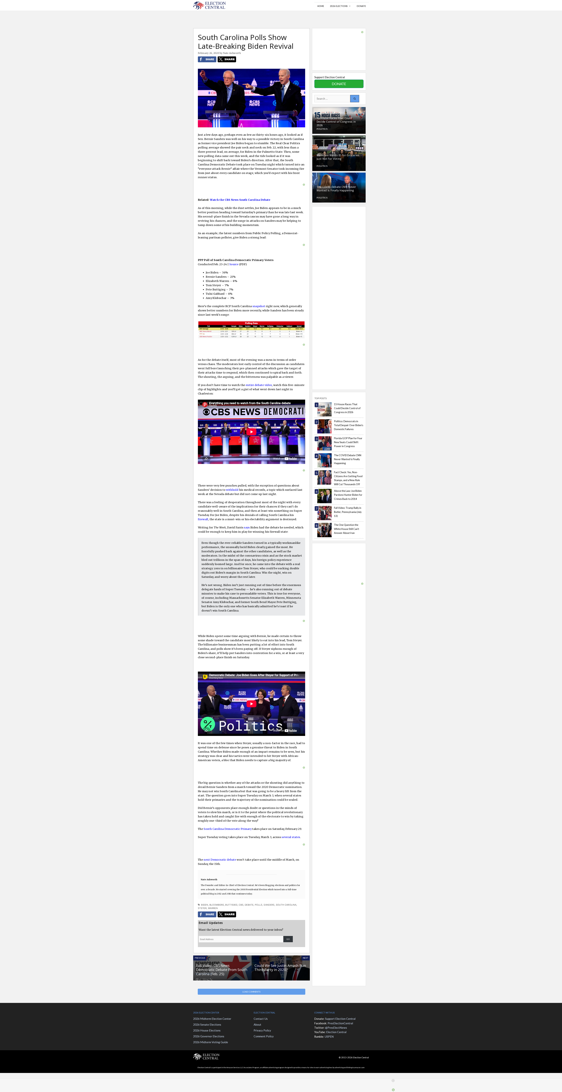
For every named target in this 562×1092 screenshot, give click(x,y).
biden (204, 904)
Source (233, 264)
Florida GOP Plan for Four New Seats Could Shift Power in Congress (348, 442)
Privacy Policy (262, 1030)
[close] (393, 1080)
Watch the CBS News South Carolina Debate (240, 199)
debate (249, 904)
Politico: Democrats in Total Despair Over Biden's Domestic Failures (348, 425)
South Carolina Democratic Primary (228, 829)
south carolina (286, 904)
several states (291, 837)
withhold (232, 489)
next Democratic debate (220, 859)
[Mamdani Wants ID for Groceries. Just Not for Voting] (339, 169)
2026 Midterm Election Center (212, 1018)
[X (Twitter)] (227, 61)
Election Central (336, 1032)
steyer (202, 908)
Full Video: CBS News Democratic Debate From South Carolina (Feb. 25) (221, 969)
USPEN (329, 1036)
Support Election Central (340, 1018)
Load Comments (252, 991)
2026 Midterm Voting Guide (210, 1042)
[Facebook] (207, 61)
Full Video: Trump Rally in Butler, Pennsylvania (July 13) (348, 511)
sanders (269, 904)
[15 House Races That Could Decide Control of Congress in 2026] (339, 131)
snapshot (258, 306)
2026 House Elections (207, 1030)
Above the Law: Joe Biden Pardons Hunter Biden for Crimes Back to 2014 (348, 494)
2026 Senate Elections (207, 1024)
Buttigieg (231, 904)
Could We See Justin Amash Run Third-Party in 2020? (280, 967)
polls (258, 904)
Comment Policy (264, 1036)
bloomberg (216, 904)
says (247, 527)
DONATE (339, 84)
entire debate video (259, 385)
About (258, 1024)
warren (213, 908)
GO (288, 939)
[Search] (354, 98)
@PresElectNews (336, 1027)
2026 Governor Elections (208, 1036)
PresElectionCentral (340, 1023)
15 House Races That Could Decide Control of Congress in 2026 (347, 408)
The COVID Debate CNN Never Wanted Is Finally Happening (347, 459)
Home (320, 6)
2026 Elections (339, 6)
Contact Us (261, 1018)
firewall (203, 519)
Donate (361, 6)
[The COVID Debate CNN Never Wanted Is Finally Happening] (339, 200)
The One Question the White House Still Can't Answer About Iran (346, 528)
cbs (241, 904)
